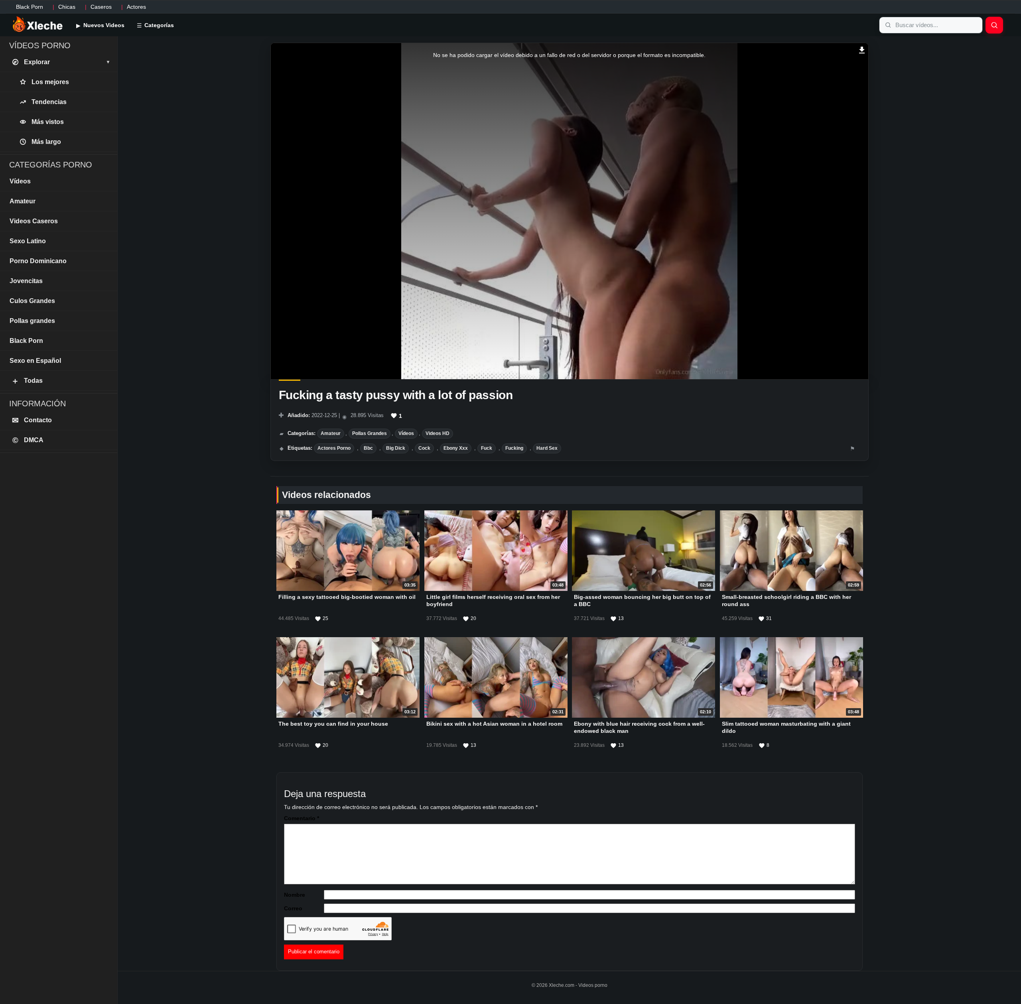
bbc (368, 448)
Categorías (158, 25)
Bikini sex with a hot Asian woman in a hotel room (494, 723)
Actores (136, 7)
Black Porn (29, 7)
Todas (27, 380)
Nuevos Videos (103, 25)
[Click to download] (862, 49)
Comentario (301, 818)
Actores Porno (334, 448)
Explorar (66, 62)
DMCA (28, 440)
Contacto (32, 420)
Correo (293, 908)
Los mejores (50, 82)
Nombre (294, 895)
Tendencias (49, 101)
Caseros (101, 7)
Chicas (66, 7)
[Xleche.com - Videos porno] (37, 25)
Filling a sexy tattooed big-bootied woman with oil (347, 597)
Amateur (331, 433)
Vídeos (406, 433)
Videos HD (437, 433)
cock (424, 448)
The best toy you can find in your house (333, 723)
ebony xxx (455, 448)
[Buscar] (994, 25)
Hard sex (547, 448)
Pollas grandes (369, 433)
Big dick (395, 448)
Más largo (46, 141)
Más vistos (48, 121)
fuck (486, 448)
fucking (514, 448)
